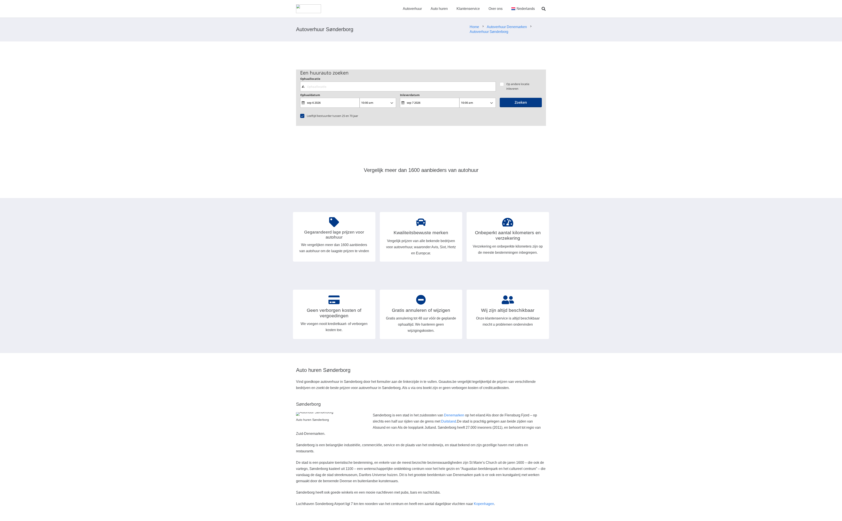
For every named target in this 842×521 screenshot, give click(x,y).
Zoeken (521, 102)
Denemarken (454, 415)
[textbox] (398, 86)
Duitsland (448, 421)
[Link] (308, 8)
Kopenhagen (484, 504)
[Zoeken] (543, 9)
